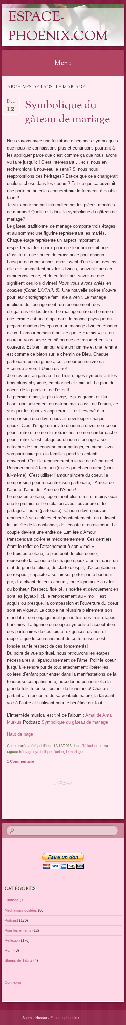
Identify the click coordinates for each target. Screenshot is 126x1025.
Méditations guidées (21, 910)
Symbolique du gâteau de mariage (67, 113)
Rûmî (9, 950)
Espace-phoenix (64, 1018)
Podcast (11, 920)
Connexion (13, 982)
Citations (12, 900)
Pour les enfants (18, 930)
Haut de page (20, 734)
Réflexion (89, 745)
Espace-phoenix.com (58, 27)
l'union (59, 752)
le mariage (74, 752)
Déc (11, 103)
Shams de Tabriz (18, 960)
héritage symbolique (35, 752)
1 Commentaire (20, 761)
